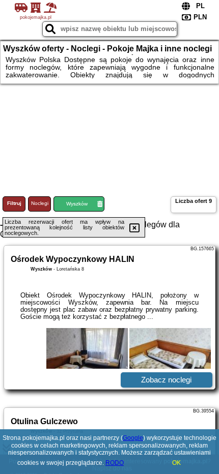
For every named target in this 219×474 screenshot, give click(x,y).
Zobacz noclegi (166, 379)
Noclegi (39, 203)
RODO (114, 462)
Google (133, 437)
